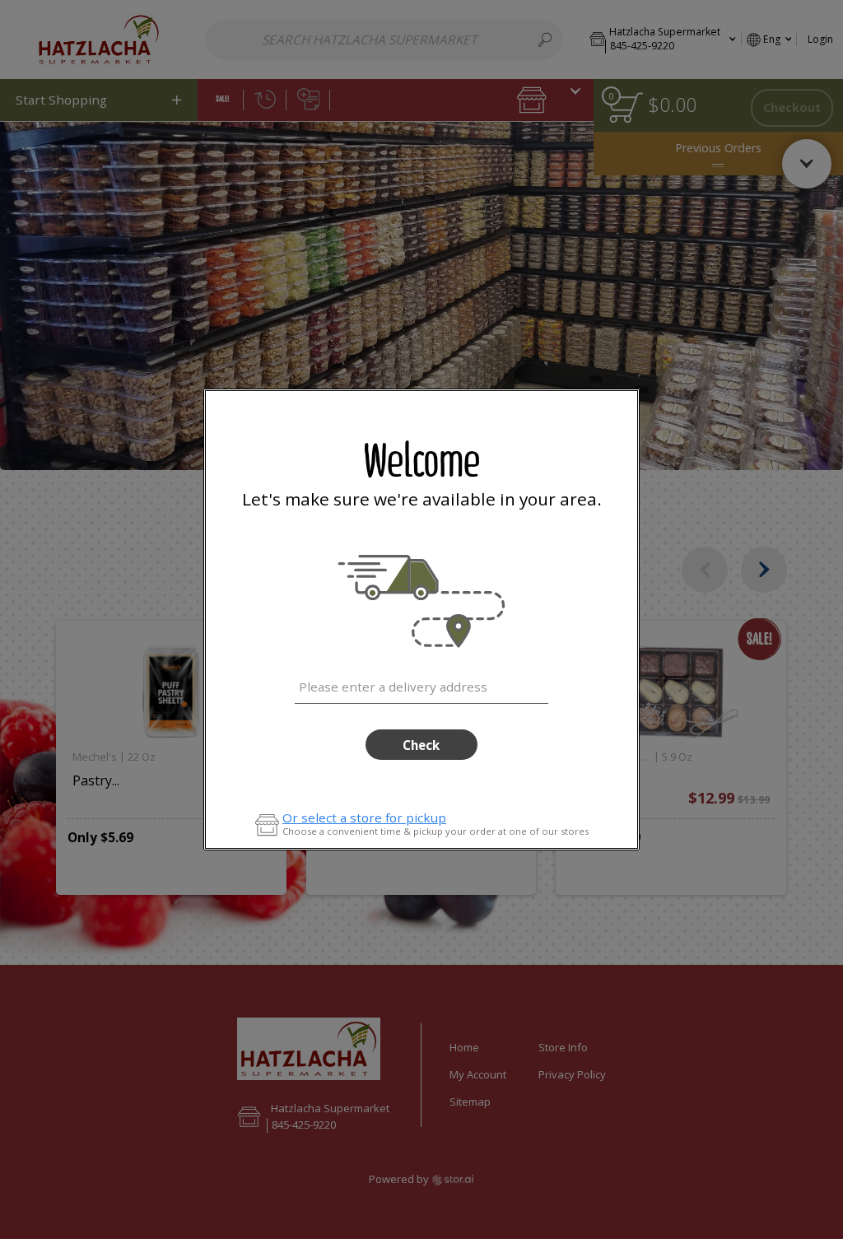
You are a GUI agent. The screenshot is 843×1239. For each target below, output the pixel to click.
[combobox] (421, 683)
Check (421, 745)
